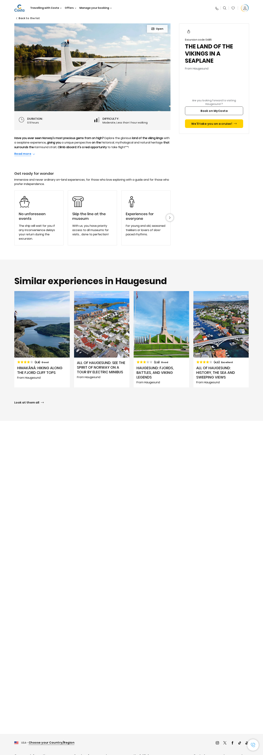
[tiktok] (239, 743)
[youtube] (247, 743)
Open (159, 29)
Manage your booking (94, 8)
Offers (69, 8)
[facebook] (232, 743)
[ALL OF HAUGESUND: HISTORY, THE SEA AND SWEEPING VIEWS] (221, 339)
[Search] (224, 8)
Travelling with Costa (44, 8)
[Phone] (216, 8)
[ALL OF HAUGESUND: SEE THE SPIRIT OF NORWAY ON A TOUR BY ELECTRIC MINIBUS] (102, 339)
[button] (233, 8)
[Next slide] (169, 217)
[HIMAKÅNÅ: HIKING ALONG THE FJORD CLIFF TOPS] (42, 339)
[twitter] (225, 743)
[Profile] (245, 8)
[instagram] (217, 743)
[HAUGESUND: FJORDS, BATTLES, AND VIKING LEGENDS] (161, 339)
